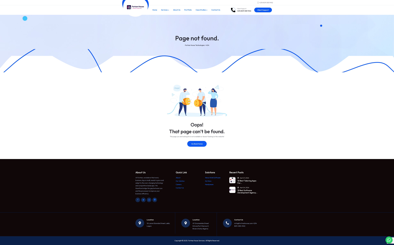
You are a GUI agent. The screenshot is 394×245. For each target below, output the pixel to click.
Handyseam (209, 184)
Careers (179, 184)
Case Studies (201, 10)
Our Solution (180, 181)
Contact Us (215, 10)
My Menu (208, 181)
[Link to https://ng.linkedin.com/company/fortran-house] (154, 200)
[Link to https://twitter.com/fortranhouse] (143, 200)
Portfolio (188, 10)
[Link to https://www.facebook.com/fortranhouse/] (137, 200)
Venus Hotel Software (212, 178)
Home (154, 10)
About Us (176, 10)
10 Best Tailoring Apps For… (247, 182)
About (178, 178)
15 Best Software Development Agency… (247, 191)
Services (164, 10)
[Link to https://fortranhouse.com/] (135, 7)
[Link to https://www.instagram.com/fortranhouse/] (149, 200)
